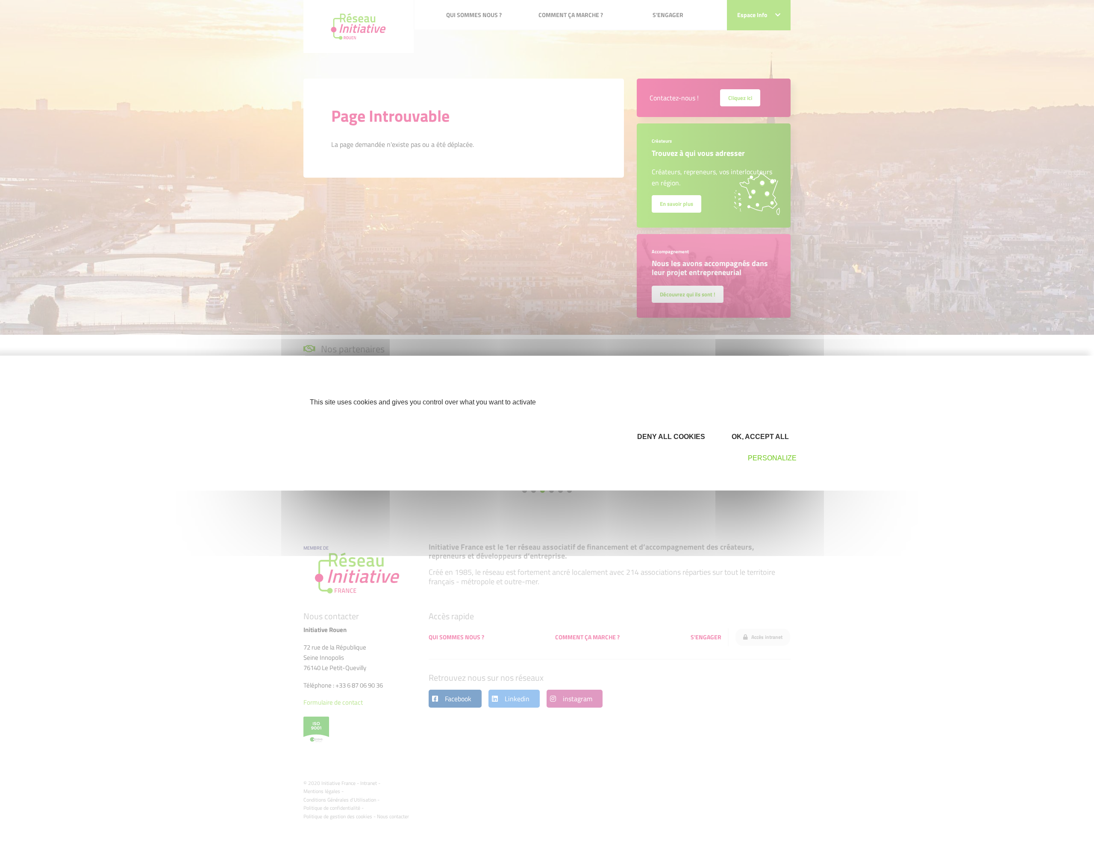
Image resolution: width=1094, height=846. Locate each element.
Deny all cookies (670, 436)
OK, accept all (759, 436)
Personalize (772, 458)
